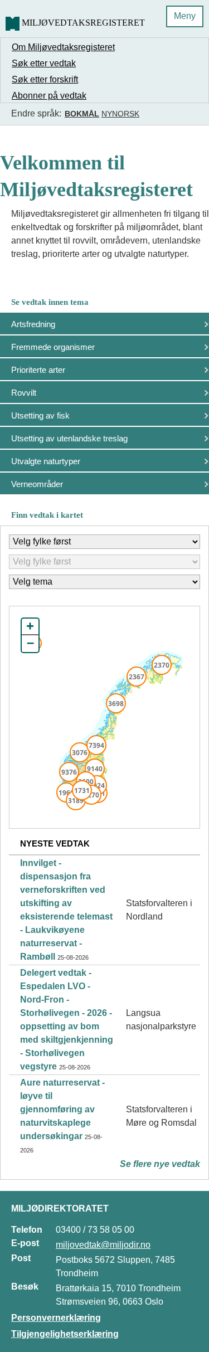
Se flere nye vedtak (160, 1164)
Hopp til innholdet (44, 13)
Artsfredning (33, 324)
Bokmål (82, 113)
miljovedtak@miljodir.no (103, 1244)
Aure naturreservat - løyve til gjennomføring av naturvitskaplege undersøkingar (62, 1109)
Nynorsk (120, 113)
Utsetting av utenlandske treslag (69, 438)
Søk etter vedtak (44, 63)
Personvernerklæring (56, 1317)
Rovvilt (23, 392)
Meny (185, 16)
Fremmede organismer (53, 347)
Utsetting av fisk (40, 415)
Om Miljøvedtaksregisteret (63, 47)
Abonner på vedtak (49, 95)
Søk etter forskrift (45, 79)
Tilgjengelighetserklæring (65, 1334)
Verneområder (37, 484)
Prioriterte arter (38, 370)
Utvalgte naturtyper (45, 461)
